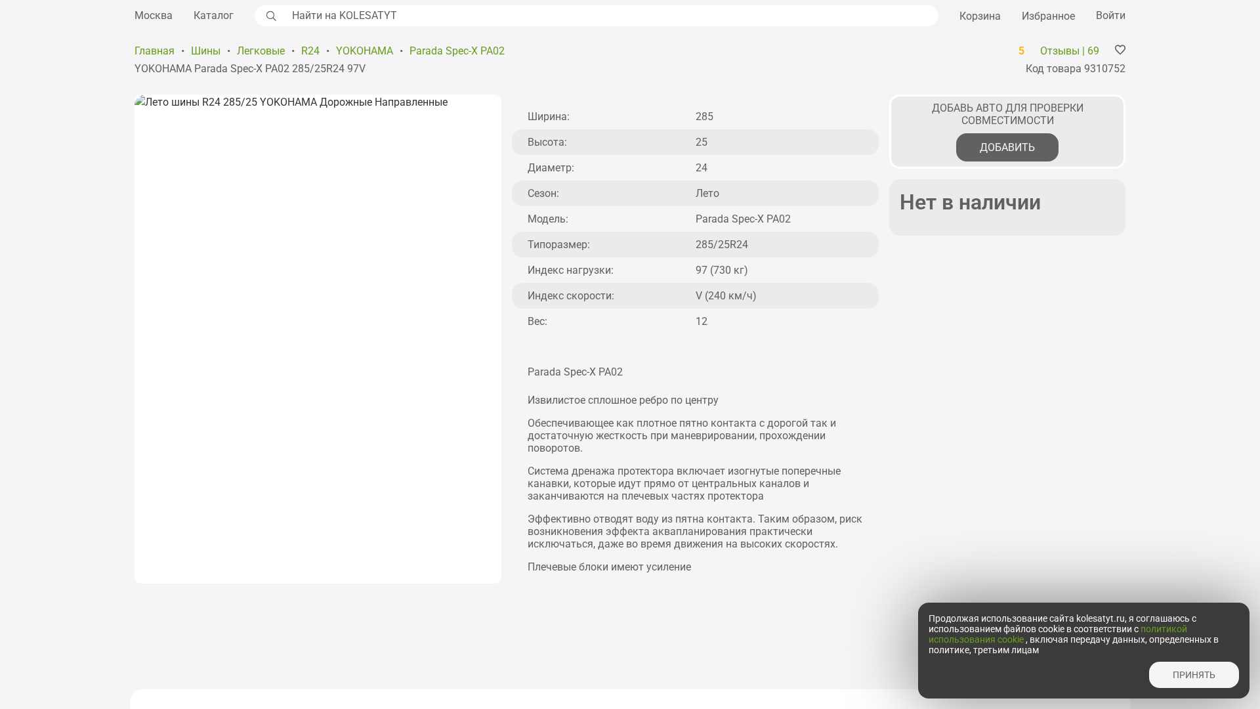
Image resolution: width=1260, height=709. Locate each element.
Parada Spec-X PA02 (457, 51)
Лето (707, 193)
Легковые (261, 51)
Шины (205, 51)
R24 (310, 51)
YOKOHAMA (364, 51)
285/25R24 (722, 244)
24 (701, 167)
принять (1194, 675)
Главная (155, 51)
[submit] (270, 15)
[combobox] (611, 15)
